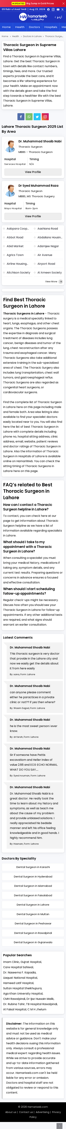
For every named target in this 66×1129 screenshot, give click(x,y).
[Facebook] (20, 116)
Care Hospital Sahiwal (18, 967)
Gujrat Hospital (31, 962)
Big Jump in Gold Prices (34, 3)
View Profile (33, 172)
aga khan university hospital (23, 994)
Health (19, 27)
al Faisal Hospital (14, 1009)
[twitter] (62, 9)
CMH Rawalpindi (14, 999)
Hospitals (50, 27)
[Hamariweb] (33, 17)
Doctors (34, 27)
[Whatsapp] (29, 116)
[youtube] (58, 9)
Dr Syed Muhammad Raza (38, 186)
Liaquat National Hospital (20, 978)
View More (51, 281)
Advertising (42, 1112)
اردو (59, 17)
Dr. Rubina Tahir (14, 1004)
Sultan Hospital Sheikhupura (22, 988)
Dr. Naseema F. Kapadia (19, 972)
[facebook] (48, 9)
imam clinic (11, 962)
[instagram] (45, 116)
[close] (63, 3)
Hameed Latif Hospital (18, 983)
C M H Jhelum (36, 1009)
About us (10, 1112)
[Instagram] (53, 9)
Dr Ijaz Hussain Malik (40, 999)
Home (6, 27)
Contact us (26, 1112)
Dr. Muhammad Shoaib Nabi (39, 141)
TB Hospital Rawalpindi (41, 1004)
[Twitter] (37, 116)
